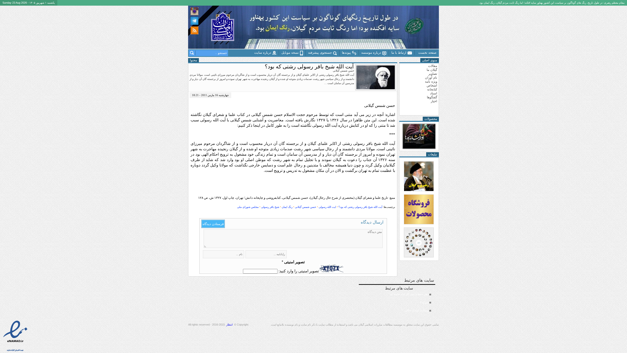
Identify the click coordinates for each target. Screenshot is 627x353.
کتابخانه (432, 89)
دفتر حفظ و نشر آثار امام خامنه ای (409, 294)
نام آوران (431, 77)
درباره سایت (262, 52)
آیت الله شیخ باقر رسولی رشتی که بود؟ (360, 206)
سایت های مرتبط (406, 299)
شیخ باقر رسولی (270, 206)
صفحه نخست (427, 52)
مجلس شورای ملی (248, 206)
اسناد (433, 93)
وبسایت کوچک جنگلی (416, 310)
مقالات (432, 66)
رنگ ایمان (287, 206)
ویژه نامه (431, 81)
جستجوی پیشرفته (320, 52)
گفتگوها (432, 97)
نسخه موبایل (290, 52)
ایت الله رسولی (327, 206)
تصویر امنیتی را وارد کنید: (298, 271)
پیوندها (346, 52)
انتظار (229, 324)
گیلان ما (432, 70)
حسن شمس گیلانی (305, 206)
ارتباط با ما (398, 52)
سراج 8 (424, 302)
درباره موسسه (371, 52)
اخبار (434, 101)
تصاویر (432, 74)
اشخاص (432, 85)
